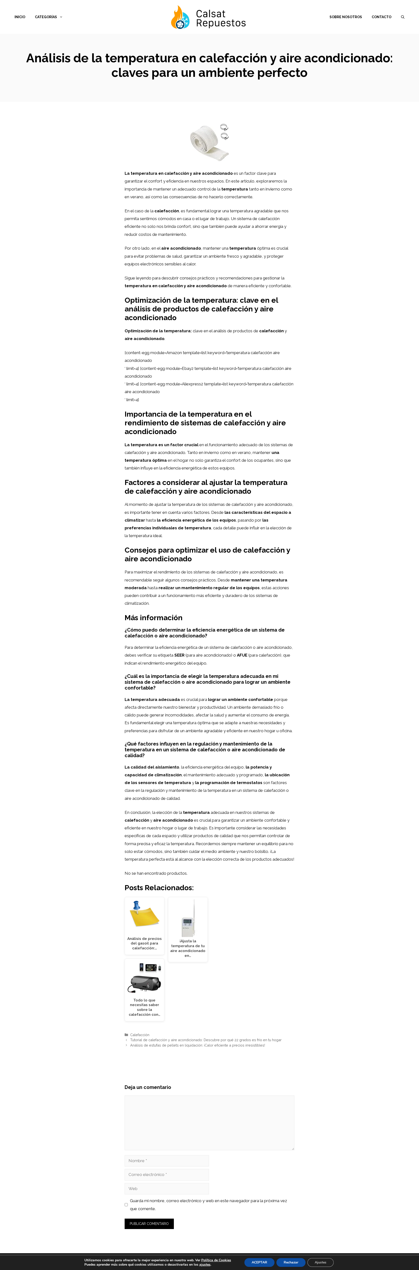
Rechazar (291, 1262)
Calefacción (139, 1035)
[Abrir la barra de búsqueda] (402, 17)
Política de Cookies (216, 1260)
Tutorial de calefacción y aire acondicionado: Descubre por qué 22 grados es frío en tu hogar (206, 1040)
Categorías (46, 17)
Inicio (20, 17)
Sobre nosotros (346, 17)
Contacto (381, 17)
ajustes (204, 1264)
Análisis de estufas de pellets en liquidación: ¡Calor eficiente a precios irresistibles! (197, 1045)
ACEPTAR (259, 1262)
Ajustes (320, 1262)
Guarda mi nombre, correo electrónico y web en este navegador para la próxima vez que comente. (208, 1204)
